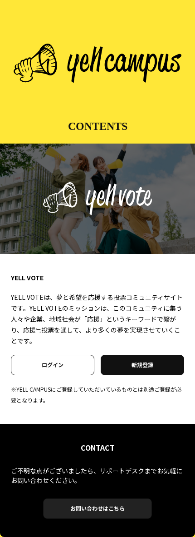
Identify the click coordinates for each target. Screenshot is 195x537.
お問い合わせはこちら (97, 508)
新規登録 (142, 364)
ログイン (52, 364)
